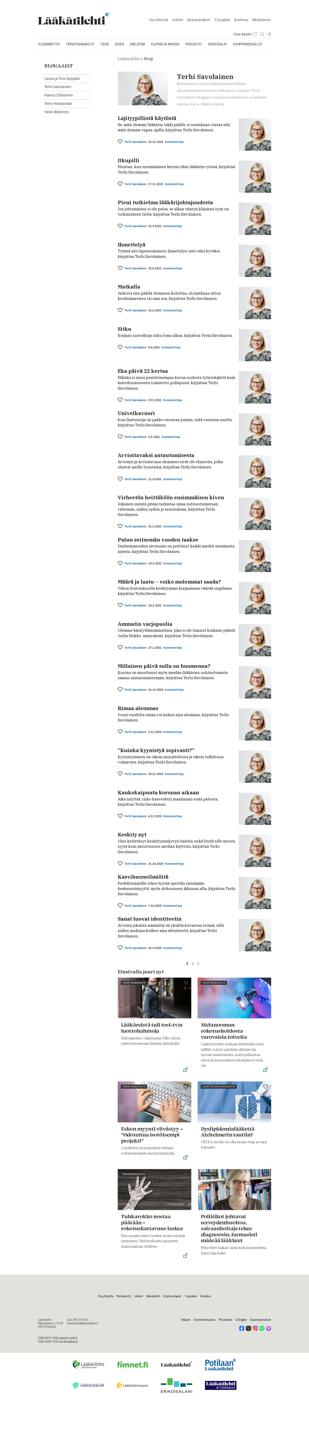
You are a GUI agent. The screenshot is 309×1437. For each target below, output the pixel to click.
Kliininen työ (49, 44)
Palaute (185, 1320)
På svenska (225, 1320)
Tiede (104, 44)
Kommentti (209, 1174)
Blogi (148, 58)
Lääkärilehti (129, 58)
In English (241, 1320)
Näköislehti (153, 1296)
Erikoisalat (217, 44)
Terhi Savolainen (135, 142)
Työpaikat (222, 20)
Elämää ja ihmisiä (165, 44)
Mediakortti (124, 1296)
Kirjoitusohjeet (198, 20)
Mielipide (137, 44)
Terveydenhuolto (80, 44)
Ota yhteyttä (158, 20)
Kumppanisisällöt (248, 44)
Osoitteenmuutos (204, 1320)
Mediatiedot (261, 20)
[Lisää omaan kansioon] (120, 142)
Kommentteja (174, 142)
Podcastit (193, 44)
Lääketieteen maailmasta (218, 1086)
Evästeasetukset (260, 1320)
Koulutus (241, 20)
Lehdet (177, 20)
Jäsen (119, 44)
